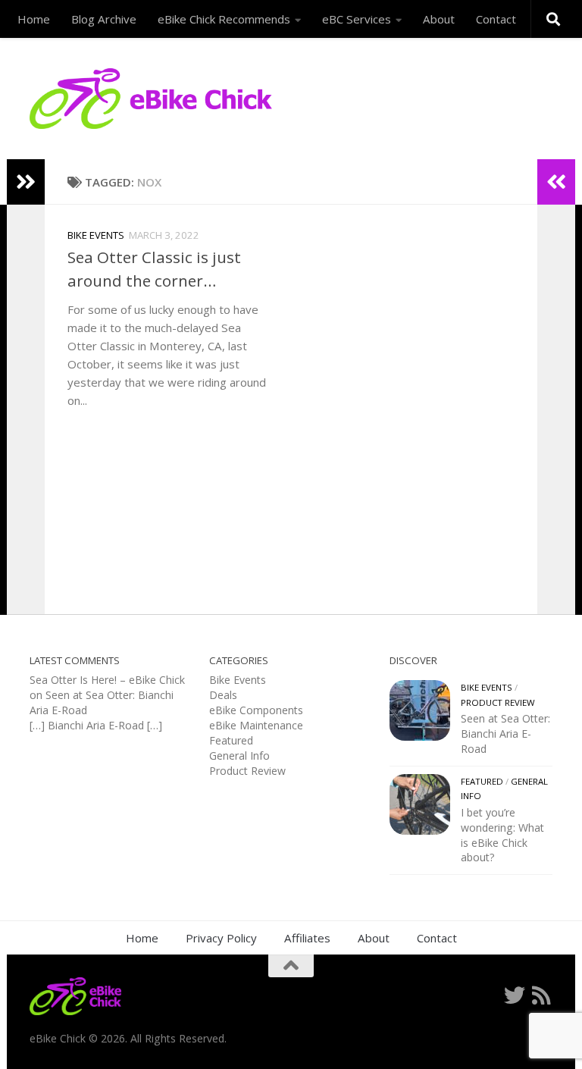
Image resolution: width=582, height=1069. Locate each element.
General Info (239, 755)
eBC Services (356, 19)
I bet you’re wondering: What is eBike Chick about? (502, 834)
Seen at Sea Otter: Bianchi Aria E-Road (505, 733)
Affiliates (307, 937)
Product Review (247, 770)
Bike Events (95, 235)
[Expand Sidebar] (26, 182)
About (439, 19)
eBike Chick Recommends (224, 19)
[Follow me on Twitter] (514, 995)
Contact (496, 19)
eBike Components (256, 710)
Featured (231, 740)
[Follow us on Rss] (541, 995)
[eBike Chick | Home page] (151, 98)
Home (33, 19)
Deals (223, 695)
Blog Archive (103, 19)
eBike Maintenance (256, 725)
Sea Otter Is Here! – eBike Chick (107, 679)
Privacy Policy (221, 937)
